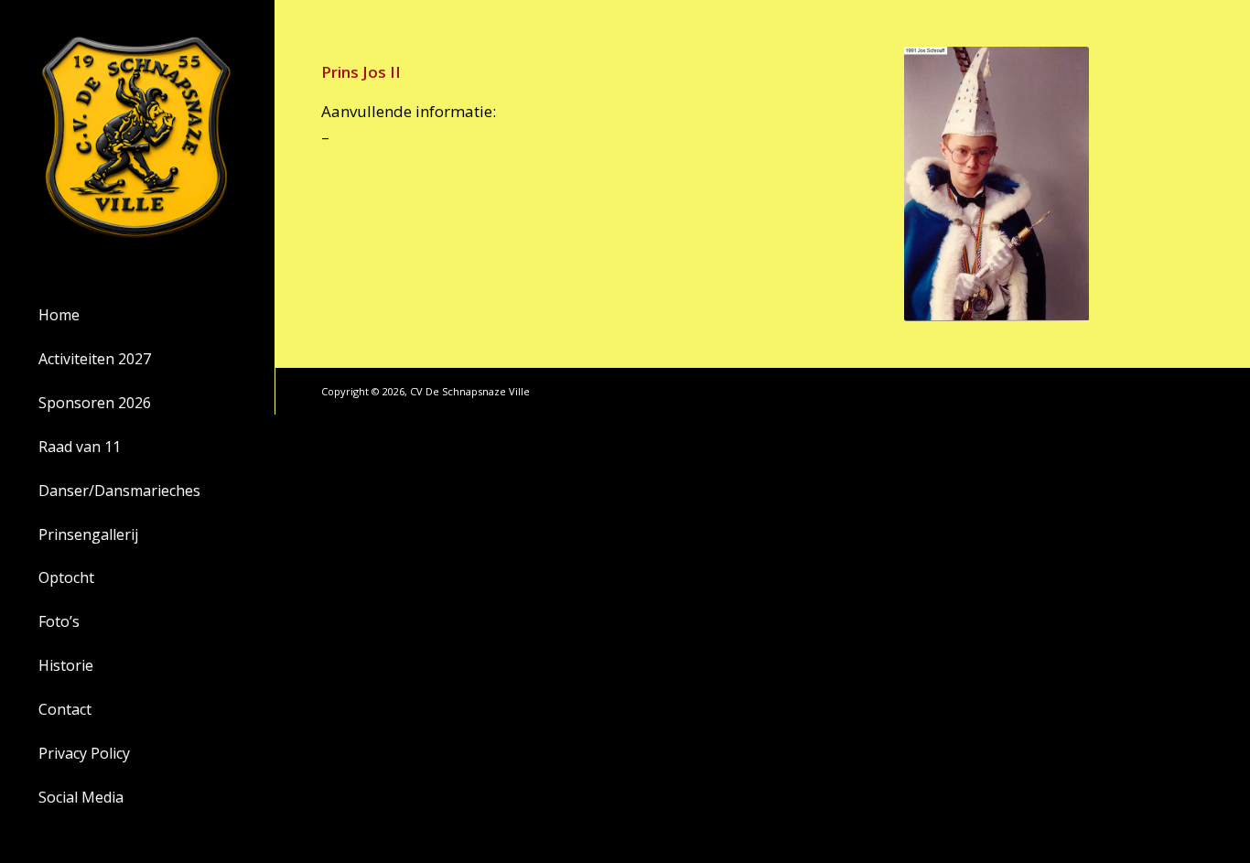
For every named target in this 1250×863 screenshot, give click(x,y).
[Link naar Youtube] (1190, 391)
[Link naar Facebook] (1163, 391)
